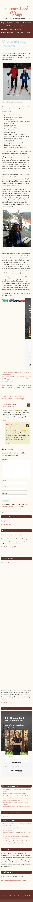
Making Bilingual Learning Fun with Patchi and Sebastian (17, 806)
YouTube (21, 26)
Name (4, 481)
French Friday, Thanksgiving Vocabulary (14, 843)
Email (4, 487)
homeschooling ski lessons (11, 377)
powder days (11, 379)
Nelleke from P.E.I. (8, 404)
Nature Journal (26, 23)
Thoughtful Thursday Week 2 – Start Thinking (24, 387)
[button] (16, 742)
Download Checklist (6, 525)
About (3, 36)
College (28, 32)
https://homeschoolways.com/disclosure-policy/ (13, 880)
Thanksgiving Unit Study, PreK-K (13, 839)
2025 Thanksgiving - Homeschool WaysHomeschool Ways (17, 836)
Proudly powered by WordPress (9, 895)
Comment (5, 459)
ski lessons (18, 379)
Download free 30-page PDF (8, 547)
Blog (2, 23)
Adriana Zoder (22, 49)
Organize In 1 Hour (13, 23)
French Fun (19, 32)
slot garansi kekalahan (8, 832)
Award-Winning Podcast (8, 26)
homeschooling (12, 372)
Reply (4, 420)
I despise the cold (23, 377)
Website (4, 493)
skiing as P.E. (19, 372)
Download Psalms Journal (7, 703)
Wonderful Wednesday (8, 381)
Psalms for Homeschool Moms (11, 29)
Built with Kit (16, 770)
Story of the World (7, 32)
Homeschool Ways (16, 11)
